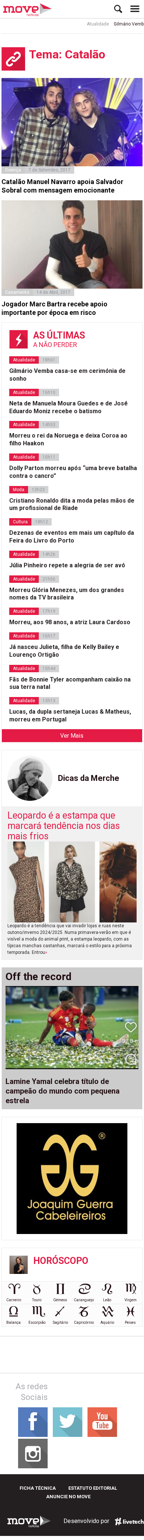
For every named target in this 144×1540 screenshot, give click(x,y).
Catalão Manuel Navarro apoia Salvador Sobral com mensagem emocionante (62, 186)
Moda (18, 489)
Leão (107, 1300)
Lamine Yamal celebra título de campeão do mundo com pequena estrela (63, 1091)
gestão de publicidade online (129, 1521)
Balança (13, 1322)
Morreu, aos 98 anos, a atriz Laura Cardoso (69, 622)
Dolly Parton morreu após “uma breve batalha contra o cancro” (73, 472)
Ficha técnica (38, 1488)
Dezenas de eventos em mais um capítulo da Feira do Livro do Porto (71, 536)
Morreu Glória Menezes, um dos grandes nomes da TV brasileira (66, 594)
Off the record (39, 976)
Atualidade (89, 24)
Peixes (130, 1322)
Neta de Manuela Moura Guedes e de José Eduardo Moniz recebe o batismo (68, 407)
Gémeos (60, 1300)
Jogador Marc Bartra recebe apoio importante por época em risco (54, 308)
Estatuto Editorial (92, 1488)
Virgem (130, 1300)
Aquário (107, 1322)
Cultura (20, 521)
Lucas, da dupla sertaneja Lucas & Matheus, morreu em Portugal (70, 715)
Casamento (17, 292)
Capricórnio (84, 1322)
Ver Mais (71, 735)
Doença (13, 170)
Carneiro (13, 1300)
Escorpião (36, 1322)
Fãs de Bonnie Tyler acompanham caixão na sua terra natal (70, 683)
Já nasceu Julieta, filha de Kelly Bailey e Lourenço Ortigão (64, 650)
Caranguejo (84, 1300)
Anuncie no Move (68, 1496)
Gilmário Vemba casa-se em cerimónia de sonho (67, 374)
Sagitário (60, 1322)
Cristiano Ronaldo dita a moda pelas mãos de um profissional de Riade (71, 504)
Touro (36, 1300)
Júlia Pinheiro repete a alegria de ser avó (67, 565)
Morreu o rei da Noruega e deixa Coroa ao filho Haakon (68, 439)
